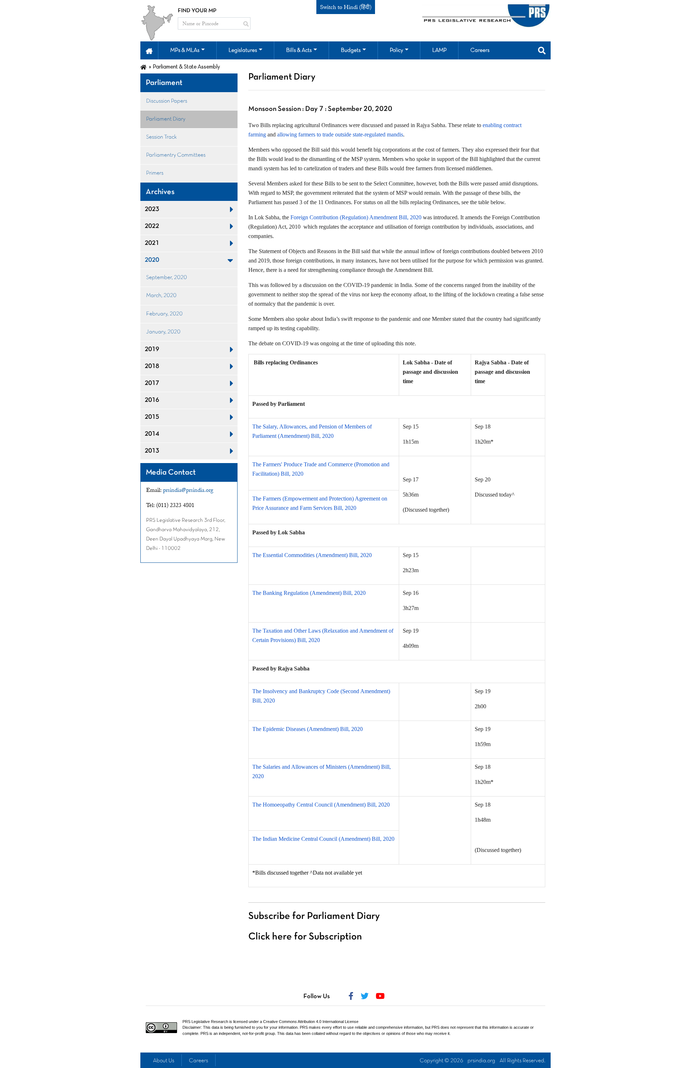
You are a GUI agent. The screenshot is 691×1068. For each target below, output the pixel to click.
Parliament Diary (165, 119)
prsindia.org (481, 1060)
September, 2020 (166, 277)
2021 (152, 243)
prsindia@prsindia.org (188, 490)
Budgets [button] (351, 50)
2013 (152, 451)
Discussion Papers (166, 101)
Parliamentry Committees (176, 155)
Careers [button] (479, 50)
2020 (152, 260)
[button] (149, 50)
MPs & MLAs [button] (184, 50)
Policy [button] (396, 50)
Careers (198, 1060)
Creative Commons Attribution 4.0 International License (310, 1021)
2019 (152, 349)
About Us (163, 1060)
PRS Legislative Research (205, 1021)
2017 (152, 383)
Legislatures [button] (243, 50)
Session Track (161, 137)
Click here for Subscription (305, 937)
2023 (152, 209)
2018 (152, 366)
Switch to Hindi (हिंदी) (345, 7)
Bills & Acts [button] (299, 50)
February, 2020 (164, 314)
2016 (152, 400)
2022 (152, 226)
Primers (154, 173)
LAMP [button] (439, 50)
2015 (152, 417)
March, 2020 (161, 295)
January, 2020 (163, 332)
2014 (152, 434)
